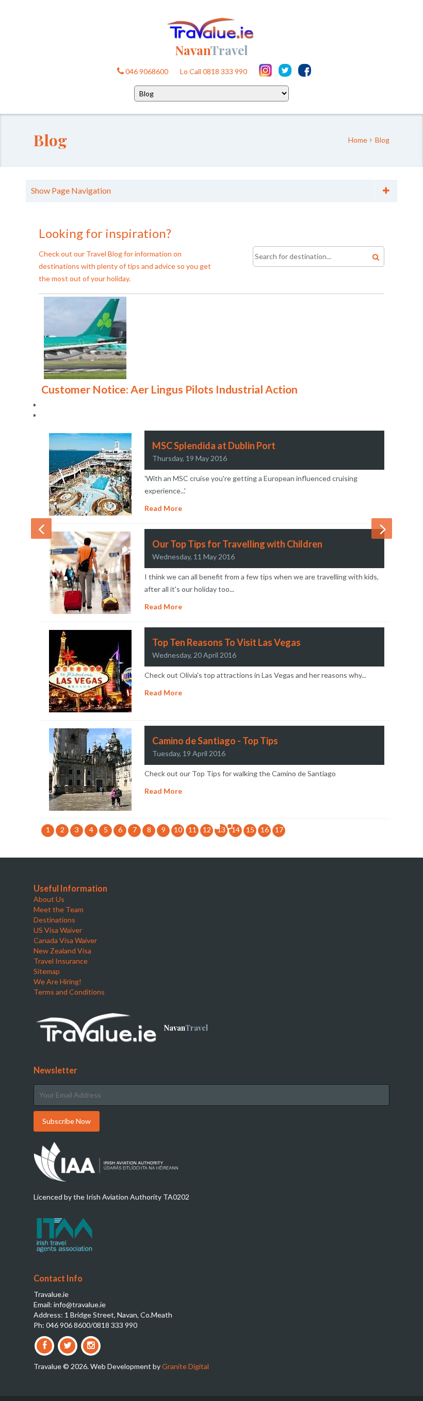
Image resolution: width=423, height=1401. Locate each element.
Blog (382, 139)
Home (357, 139)
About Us (49, 899)
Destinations (54, 919)
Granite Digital (185, 1366)
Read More (163, 508)
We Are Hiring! (58, 981)
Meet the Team (59, 909)
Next (381, 528)
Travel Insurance (61, 960)
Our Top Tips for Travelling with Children (237, 544)
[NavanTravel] (211, 27)
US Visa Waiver (58, 930)
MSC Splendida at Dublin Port (213, 445)
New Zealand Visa (62, 950)
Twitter (285, 70)
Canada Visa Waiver (65, 940)
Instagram (265, 70)
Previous (41, 528)
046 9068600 (146, 71)
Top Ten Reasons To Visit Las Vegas (226, 642)
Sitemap (47, 971)
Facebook (304, 70)
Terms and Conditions (69, 991)
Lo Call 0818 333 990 (213, 71)
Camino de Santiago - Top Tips (215, 740)
